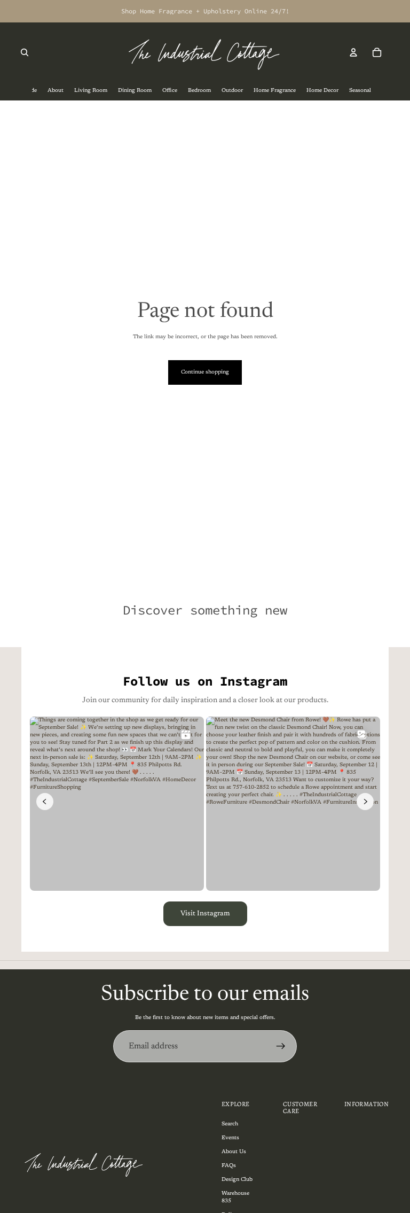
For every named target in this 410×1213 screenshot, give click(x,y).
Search (230, 1123)
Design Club (237, 1179)
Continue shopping (205, 372)
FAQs (229, 1165)
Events (230, 1137)
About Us (234, 1151)
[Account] (353, 52)
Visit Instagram (205, 913)
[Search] (24, 52)
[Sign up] (281, 1046)
